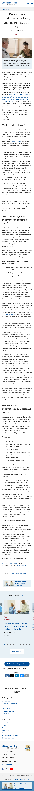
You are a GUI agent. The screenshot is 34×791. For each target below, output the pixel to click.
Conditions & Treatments (9, 703)
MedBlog (6, 9)
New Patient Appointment (18, 664)
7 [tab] (23, 645)
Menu (28, 3)
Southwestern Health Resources (20, 779)
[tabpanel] (17, 618)
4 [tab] (14, 645)
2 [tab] (7, 645)
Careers (4, 728)
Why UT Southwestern (8, 723)
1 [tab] (4, 645)
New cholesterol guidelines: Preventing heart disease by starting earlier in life (21, 583)
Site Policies (5, 733)
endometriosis (16, 141)
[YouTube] (11, 770)
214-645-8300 (21, 565)
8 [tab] (27, 645)
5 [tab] (17, 645)
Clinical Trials (6, 708)
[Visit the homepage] (10, 3)
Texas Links (5, 730)
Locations (5, 706)
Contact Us (5, 713)
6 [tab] (20, 645)
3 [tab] (10, 645)
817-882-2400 (26, 668)
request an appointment (10, 563)
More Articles (17, 651)
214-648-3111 (7, 765)
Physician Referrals (8, 711)
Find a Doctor (6, 701)
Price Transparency (8, 738)
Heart (13, 573)
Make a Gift (5, 725)
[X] (7, 770)
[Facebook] (3, 770)
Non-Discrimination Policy (10, 735)
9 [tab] (30, 645)
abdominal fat (10, 314)
